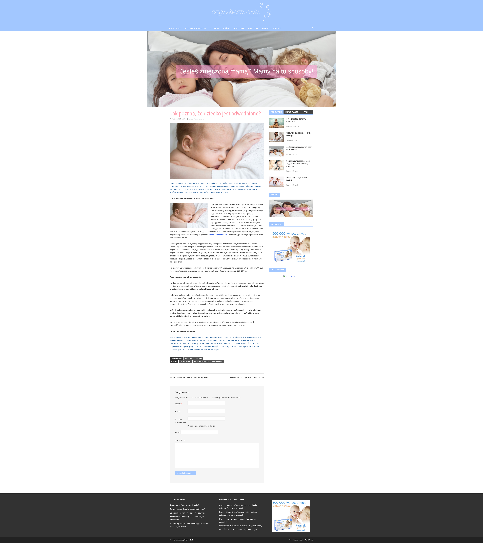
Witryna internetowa (180, 421)
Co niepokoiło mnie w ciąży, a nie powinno (191, 377)
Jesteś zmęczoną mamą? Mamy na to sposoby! (246, 71)
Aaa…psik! (253, 28)
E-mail (178, 411)
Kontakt (277, 28)
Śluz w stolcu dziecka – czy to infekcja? (240, 529)
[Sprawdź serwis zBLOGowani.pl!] (291, 276)
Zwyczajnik (175, 28)
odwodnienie (217, 361)
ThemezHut (188, 540)
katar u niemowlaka (218, 234)
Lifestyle (214, 28)
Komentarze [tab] (291, 112)
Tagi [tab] (306, 112)
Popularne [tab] (276, 112)
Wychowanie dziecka (195, 28)
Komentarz (180, 440)
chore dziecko (185, 361)
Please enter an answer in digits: (201, 426)
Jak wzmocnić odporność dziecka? (245, 377)
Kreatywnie (238, 28)
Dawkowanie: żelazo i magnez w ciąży (246, 525)
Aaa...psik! (189, 358)
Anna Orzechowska (196, 119)
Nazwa (178, 403)
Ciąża (226, 28)
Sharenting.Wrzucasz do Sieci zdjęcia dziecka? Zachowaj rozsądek (298, 163)
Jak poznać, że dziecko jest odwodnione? (187, 509)
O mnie (265, 28)
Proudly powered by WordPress (301, 540)
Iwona (222, 512)
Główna (198, 358)
